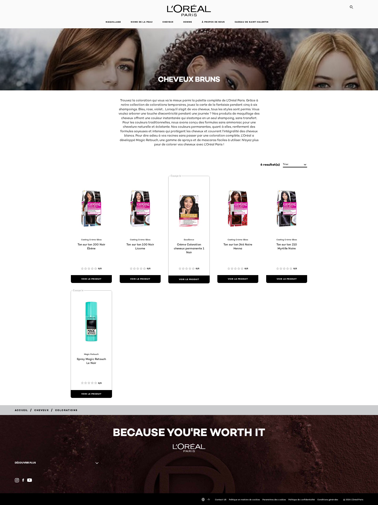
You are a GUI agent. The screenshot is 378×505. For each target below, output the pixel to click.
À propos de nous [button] (213, 22)
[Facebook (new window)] (23, 480)
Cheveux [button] (167, 22)
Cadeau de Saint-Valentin (251, 22)
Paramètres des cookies (274, 499)
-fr (208, 499)
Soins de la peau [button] (142, 22)
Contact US (220, 499)
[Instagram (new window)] (17, 480)
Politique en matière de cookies (244, 499)
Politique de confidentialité (301, 499)
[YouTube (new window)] (29, 480)
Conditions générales (327, 499)
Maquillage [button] (113, 22)
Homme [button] (187, 22)
